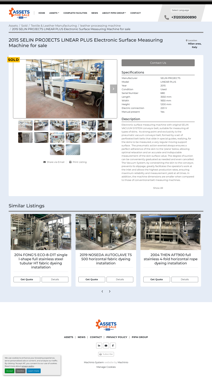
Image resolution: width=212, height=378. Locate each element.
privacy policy (28, 366)
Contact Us (158, 63)
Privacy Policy (116, 337)
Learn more (33, 371)
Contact (135, 13)
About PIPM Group (113, 13)
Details (55, 279)
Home (42, 13)
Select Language (180, 10)
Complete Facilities (75, 13)
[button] (54, 13)
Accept (9, 371)
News (94, 13)
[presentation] (102, 291)
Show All (158, 188)
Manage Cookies (106, 367)
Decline (20, 371)
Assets (53, 13)
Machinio (123, 362)
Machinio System (94, 362)
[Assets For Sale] (106, 324)
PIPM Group (140, 337)
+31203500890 (183, 17)
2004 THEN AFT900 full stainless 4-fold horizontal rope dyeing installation (106, 259)
